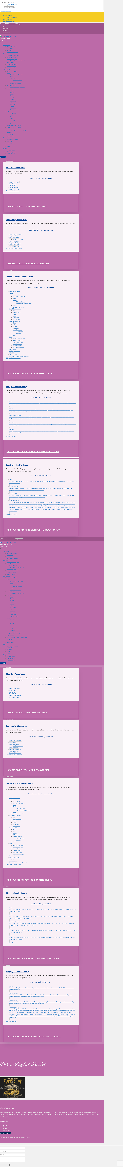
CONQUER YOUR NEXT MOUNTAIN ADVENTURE (27, 206)
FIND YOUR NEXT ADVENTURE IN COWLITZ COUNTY (29, 373)
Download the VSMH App (14, 24)
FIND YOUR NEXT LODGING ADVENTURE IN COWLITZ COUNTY (33, 529)
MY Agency (27, 1137)
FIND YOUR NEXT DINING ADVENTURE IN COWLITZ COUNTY (33, 451)
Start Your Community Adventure (41, 230)
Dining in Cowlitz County (16, 386)
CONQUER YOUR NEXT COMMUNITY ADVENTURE (28, 263)
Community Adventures (16, 219)
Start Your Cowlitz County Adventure (41, 287)
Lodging (5, 1128)
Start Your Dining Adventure (41, 397)
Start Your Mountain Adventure (41, 178)
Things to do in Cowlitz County (19, 276)
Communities (6, 1127)
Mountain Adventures (15, 167)
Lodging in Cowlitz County (17, 464)
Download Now (19, 538)
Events (5, 1125)
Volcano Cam (6, 1130)
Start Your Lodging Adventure (41, 475)
